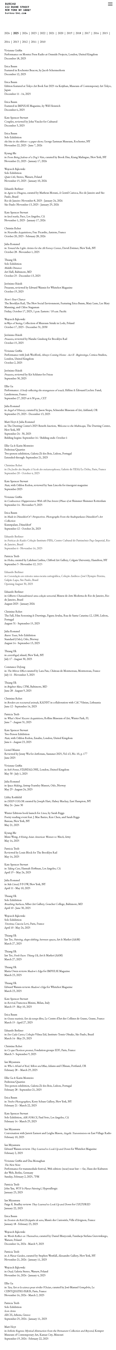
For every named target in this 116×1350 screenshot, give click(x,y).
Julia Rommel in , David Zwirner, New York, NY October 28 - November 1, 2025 (50, 248)
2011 (34, 41)
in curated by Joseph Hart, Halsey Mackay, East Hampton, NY (47, 801)
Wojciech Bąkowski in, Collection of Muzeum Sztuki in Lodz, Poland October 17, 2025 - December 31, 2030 (39, 323)
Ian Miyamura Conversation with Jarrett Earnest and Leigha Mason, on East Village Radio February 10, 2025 (57, 1133)
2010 (42, 41)
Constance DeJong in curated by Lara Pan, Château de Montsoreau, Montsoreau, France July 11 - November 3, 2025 (52, 670)
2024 (25, 33)
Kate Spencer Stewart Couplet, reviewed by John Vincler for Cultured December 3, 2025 (30, 121)
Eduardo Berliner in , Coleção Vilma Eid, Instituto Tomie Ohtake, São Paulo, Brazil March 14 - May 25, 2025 (49, 1034)
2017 (87, 33)
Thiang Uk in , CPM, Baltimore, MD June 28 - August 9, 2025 (25, 686)
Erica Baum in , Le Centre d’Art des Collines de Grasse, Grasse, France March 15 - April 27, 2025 (54, 1018)
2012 (25, 41)
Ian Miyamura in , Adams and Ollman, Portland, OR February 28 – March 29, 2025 (45, 1066)
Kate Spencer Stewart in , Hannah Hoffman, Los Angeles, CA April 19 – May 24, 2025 (32, 868)
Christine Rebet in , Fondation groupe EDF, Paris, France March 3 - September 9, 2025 (40, 1050)
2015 (105, 33)
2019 (69, 33)
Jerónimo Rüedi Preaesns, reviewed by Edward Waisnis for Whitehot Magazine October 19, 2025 (38, 287)
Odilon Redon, (25, 738)
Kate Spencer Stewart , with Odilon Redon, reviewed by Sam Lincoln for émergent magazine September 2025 (46, 485)
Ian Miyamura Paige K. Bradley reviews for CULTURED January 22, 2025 (47, 1204)
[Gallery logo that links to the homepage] (18, 8)
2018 (78, 33)
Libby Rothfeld (13, 797)
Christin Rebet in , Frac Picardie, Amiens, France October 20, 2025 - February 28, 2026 (35, 232)
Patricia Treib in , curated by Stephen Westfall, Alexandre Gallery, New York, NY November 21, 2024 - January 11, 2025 (49, 1255)
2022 (42, 33)
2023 (34, 33)
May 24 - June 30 (13, 805)
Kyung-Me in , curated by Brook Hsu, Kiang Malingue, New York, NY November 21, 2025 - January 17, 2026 (55, 157)
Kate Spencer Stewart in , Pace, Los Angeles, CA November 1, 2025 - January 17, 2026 (25, 216)
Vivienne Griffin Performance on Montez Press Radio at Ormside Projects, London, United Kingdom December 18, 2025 (51, 54)
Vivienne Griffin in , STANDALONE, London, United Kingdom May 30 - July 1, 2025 (36, 769)
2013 (16, 41)
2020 (60, 33)
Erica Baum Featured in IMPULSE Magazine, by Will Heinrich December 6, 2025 (32, 105)
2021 (51, 33)
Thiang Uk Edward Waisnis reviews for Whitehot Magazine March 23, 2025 (38, 987)
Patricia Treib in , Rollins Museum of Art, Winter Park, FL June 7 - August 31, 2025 (46, 718)
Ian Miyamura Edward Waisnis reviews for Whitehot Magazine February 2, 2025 (50, 1149)
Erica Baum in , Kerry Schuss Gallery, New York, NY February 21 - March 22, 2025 (38, 1101)
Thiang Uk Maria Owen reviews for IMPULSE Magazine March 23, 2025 (37, 971)
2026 (7, 33)
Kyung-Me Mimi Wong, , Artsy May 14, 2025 (37, 836)
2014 (7, 41)
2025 (16, 33)
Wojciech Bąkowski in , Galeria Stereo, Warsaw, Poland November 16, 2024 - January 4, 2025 (26, 1271)
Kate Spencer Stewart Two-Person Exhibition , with (17, 734)
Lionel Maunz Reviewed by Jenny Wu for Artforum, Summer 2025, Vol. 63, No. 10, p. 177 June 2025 (45, 753)
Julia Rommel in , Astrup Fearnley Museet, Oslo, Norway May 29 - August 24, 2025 (35, 785)
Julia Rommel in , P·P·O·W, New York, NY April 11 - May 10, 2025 (24, 884)
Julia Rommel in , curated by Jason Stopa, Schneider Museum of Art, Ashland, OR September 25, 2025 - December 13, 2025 (51, 410)
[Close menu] (110, 4)
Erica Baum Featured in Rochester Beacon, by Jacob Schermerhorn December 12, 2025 (34, 70)
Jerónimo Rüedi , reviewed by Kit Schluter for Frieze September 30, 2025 (28, 374)
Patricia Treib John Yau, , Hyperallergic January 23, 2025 (31, 1188)
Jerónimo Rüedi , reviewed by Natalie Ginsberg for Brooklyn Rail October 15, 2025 (35, 339)
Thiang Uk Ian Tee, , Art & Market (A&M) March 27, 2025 (42, 939)
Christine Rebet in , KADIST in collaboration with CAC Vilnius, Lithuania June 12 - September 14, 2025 (52, 702)
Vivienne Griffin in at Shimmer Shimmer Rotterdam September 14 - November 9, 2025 (55, 501)
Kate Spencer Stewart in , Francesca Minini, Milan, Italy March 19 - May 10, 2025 (27, 1002)
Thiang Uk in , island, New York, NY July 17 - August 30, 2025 (24, 655)
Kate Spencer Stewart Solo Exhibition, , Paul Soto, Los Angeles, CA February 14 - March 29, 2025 (36, 1117)
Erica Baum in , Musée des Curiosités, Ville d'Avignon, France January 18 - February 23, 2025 (49, 1220)
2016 (96, 33)
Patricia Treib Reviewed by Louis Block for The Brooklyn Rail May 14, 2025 (30, 852)
